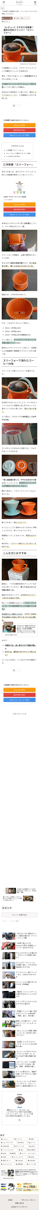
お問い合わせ (19, 1203)
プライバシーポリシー (28, 1200)
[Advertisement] (19, 799)
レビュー (6, 21)
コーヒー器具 (8, 18)
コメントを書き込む (19, 915)
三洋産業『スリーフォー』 (15, 150)
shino (19, 1107)
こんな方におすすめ (13, 156)
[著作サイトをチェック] (19, 1119)
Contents (14, 146)
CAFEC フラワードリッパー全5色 (14, 197)
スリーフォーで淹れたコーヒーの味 (18, 153)
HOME (10, 1200)
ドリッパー (26, 18)
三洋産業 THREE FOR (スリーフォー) (16, 120)
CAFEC (18, 18)
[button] (35, 642)
